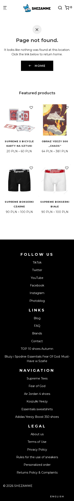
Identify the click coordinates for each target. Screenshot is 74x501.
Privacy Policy (37, 449)
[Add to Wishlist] (31, 108)
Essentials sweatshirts (37, 409)
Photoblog (37, 301)
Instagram (37, 293)
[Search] (61, 8)
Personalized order (37, 465)
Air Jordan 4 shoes (37, 394)
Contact (37, 341)
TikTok (37, 262)
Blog (37, 318)
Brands (37, 333)
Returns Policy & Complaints (37, 472)
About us (37, 434)
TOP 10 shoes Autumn (37, 349)
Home (40, 66)
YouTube (37, 278)
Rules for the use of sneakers (37, 457)
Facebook (37, 285)
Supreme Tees (37, 378)
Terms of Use (37, 442)
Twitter (37, 270)
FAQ (37, 326)
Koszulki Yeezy (37, 401)
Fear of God (37, 386)
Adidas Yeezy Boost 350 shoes (37, 417)
